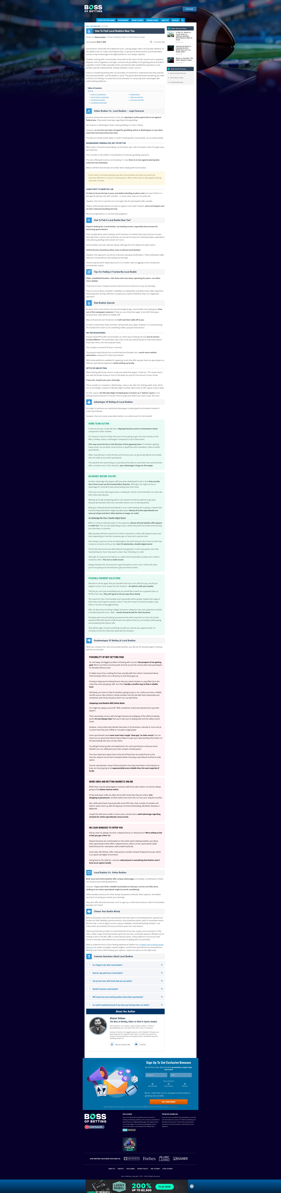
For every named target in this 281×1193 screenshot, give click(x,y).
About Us (165, 20)
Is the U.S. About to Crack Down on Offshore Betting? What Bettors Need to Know (184, 36)
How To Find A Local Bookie (100, 97)
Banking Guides (152, 20)
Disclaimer (131, 1169)
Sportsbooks (123, 20)
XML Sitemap (155, 1169)
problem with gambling (180, 1117)
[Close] (192, 1186)
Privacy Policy (173, 1107)
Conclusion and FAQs (137, 100)
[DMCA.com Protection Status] (129, 1131)
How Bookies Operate (98, 100)
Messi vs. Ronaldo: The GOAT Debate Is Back (184, 59)
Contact (121, 1169)
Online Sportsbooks (136, 97)
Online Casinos (137, 20)
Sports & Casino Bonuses (178, 73)
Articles (175, 20)
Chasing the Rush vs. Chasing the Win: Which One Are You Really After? (183, 49)
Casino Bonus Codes (176, 78)
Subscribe (189, 9)
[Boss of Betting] (93, 11)
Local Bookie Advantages (99, 103)
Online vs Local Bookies (98, 94)
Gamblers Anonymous (169, 1122)
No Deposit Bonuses (176, 82)
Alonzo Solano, (100, 37)
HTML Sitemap (168, 1169)
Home (87, 26)
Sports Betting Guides (106, 20)
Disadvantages (135, 94)
